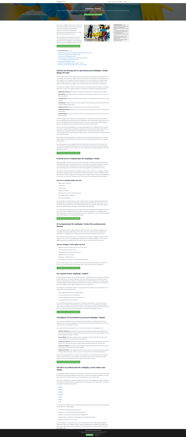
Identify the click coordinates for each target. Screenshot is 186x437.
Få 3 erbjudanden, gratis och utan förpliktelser (93, 14)
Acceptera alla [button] (89, 434)
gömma (70, 50)
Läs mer (103, 432)
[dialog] (93, 433)
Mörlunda (60, 394)
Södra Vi (60, 399)
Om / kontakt (120, 1)
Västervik (60, 387)
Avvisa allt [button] (97, 434)
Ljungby (60, 396)
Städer (113, 1)
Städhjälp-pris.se (61, 1)
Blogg (125, 1)
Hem (110, 1)
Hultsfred (60, 392)
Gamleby (60, 389)
